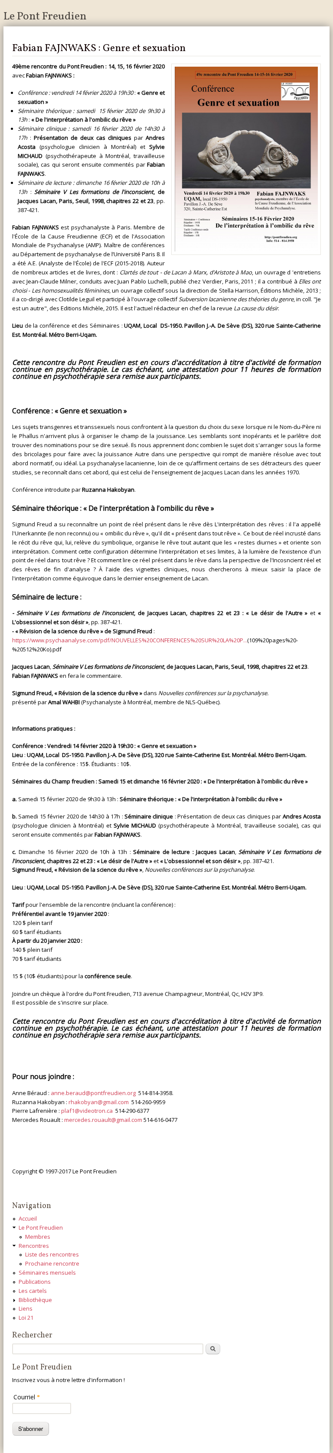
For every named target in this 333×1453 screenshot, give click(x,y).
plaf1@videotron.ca (87, 1111)
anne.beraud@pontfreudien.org (93, 1093)
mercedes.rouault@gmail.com (103, 1120)
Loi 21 (26, 1317)
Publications (35, 1281)
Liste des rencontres (52, 1254)
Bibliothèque (35, 1300)
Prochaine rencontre (52, 1263)
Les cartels (33, 1291)
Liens (26, 1308)
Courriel (26, 1397)
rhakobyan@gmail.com (99, 1102)
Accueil (28, 1218)
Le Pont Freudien (45, 16)
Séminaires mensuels (47, 1272)
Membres (37, 1236)
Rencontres (34, 1246)
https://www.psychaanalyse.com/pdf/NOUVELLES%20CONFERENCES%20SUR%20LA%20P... (129, 640)
